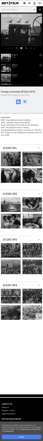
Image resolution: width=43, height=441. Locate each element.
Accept (21, 437)
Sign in (34, 3)
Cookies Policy (9, 431)
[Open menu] (39, 3)
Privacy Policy (36, 429)
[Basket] (29, 3)
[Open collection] (24, 3)
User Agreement (26, 429)
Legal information (8, 414)
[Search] (40, 9)
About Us (5, 407)
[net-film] (11, 3)
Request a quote (8, 410)
